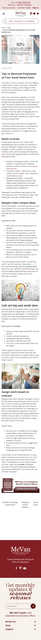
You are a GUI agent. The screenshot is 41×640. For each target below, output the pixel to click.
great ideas (31, 271)
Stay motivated (7, 154)
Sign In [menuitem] (35, 8)
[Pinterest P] (20, 567)
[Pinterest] (29, 520)
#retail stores (35, 503)
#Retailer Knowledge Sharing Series (10, 503)
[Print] (21, 520)
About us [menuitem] (11, 5)
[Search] (5, 21)
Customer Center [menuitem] (24, 8)
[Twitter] (25, 520)
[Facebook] (12, 520)
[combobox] (22, 21)
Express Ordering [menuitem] (24, 5)
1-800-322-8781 (23, 2)
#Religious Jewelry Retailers (25, 504)
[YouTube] (24, 568)
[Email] (16, 520)
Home (4, 28)
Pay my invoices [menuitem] (9, 8)
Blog (8, 28)
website (21, 173)
